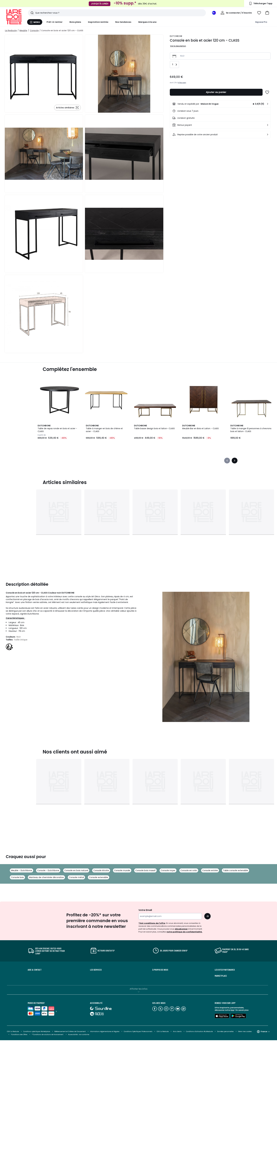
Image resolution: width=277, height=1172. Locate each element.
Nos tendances (123, 22)
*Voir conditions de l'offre (151, 923)
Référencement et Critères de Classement (70, 1031)
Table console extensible (235, 870)
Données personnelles (225, 1031)
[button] (267, 12)
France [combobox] (264, 1031)
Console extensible (98, 877)
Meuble (23, 30)
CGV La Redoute (13, 1031)
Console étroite (101, 870)
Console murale (122, 870)
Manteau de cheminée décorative (46, 877)
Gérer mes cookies (245, 1031)
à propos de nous (160, 969)
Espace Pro (261, 22)
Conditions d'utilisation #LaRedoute (199, 1031)
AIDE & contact (35, 969)
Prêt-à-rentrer (55, 22)
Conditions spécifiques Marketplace (36, 1031)
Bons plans (75, 22)
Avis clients (177, 1031)
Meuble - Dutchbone (21, 870)
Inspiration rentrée (98, 22)
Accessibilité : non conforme (78, 1034)
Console (34, 30)
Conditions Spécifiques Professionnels (138, 1031)
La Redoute (11, 30)
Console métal (76, 877)
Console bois (17, 877)
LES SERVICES (96, 969)
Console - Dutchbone (48, 870)
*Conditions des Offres (19, 1034)
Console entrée (210, 870)
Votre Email (145, 910)
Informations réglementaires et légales (104, 1031)
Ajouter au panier (216, 92)
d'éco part (182, 83)
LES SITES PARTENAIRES (225, 969)
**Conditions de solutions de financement (48, 1034)
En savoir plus (242, 1010)
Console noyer (168, 870)
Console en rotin (188, 870)
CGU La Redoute (163, 1031)
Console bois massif (145, 870)
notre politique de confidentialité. (184, 931)
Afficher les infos (138, 988)
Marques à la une (147, 22)
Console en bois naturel (76, 870)
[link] (220, 103)
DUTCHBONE (176, 36)
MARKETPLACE (221, 975)
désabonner (181, 929)
